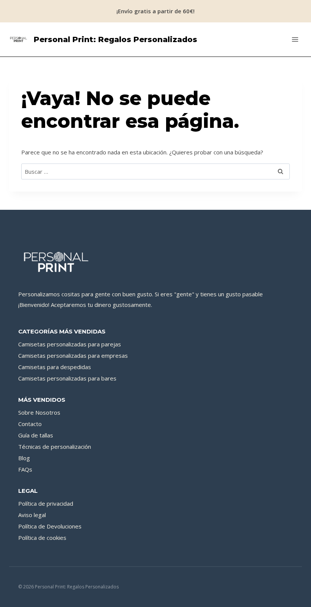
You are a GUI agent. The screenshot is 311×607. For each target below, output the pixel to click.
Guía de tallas (35, 435)
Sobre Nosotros (39, 412)
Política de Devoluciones (50, 526)
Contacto (30, 424)
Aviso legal (32, 515)
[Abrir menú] (295, 39)
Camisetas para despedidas (54, 367)
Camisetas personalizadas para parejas (69, 344)
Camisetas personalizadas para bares (67, 378)
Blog (24, 458)
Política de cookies (42, 537)
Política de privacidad (45, 503)
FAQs (25, 469)
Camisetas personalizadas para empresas (73, 355)
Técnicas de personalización (54, 446)
